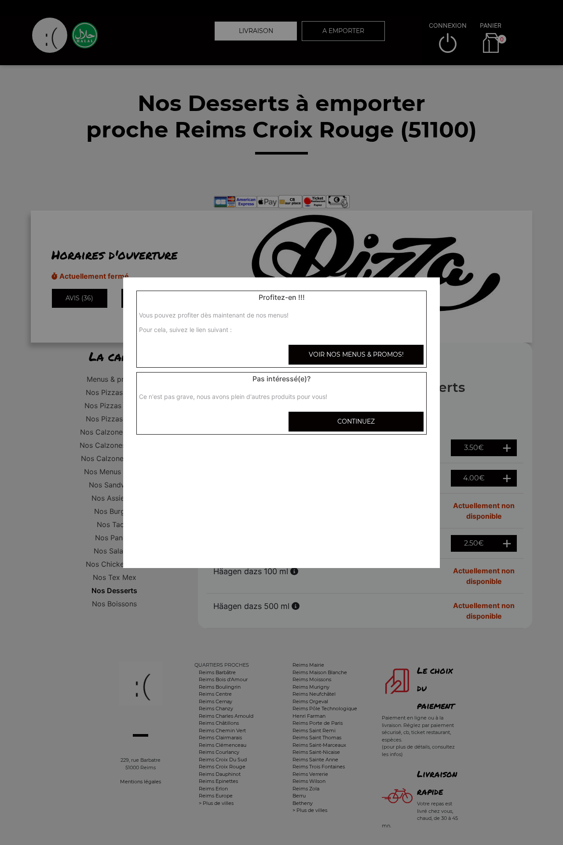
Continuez (356, 421)
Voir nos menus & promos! (356, 354)
